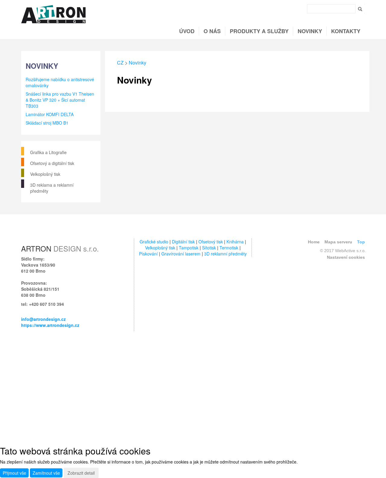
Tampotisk (188, 248)
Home (314, 241)
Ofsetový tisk (210, 242)
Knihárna (235, 242)
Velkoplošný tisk (45, 174)
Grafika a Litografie (48, 152)
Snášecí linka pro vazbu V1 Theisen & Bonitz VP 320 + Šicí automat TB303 (60, 100)
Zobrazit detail (81, 473)
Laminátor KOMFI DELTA (50, 114)
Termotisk (229, 248)
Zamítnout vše (46, 473)
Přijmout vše (14, 473)
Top (361, 241)
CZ (120, 62)
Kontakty (345, 31)
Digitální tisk (183, 242)
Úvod (187, 31)
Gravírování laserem (181, 254)
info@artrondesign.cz (43, 319)
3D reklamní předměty (225, 254)
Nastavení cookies (346, 257)
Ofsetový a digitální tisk (52, 163)
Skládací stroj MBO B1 (47, 123)
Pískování (148, 254)
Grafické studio (154, 242)
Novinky (310, 31)
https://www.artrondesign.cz (50, 325)
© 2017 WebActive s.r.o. (343, 250)
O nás (212, 31)
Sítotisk (209, 248)
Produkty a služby (259, 31)
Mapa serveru (338, 241)
